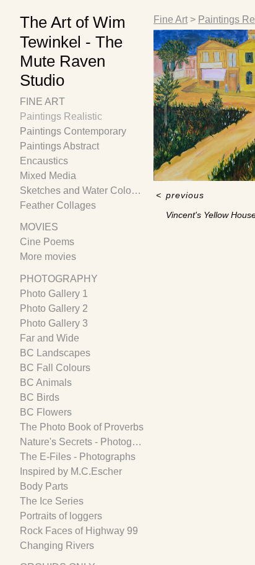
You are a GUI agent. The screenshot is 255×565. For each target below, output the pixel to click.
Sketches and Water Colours (82, 190)
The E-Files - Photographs (78, 456)
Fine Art (42, 101)
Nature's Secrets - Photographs (82, 442)
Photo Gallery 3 (54, 323)
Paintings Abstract (59, 146)
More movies (48, 256)
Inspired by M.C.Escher (71, 471)
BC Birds (39, 397)
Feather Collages (58, 205)
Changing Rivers (57, 545)
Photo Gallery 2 (54, 308)
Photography (59, 279)
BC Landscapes (55, 353)
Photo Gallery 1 (54, 293)
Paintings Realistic (61, 116)
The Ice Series (52, 501)
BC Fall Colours (55, 367)
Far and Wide (49, 338)
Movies (39, 227)
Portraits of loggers (61, 516)
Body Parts (44, 486)
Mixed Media (48, 175)
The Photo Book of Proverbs (82, 427)
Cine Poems (47, 241)
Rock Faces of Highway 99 (79, 530)
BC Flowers (46, 412)
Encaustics (44, 161)
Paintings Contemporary (73, 131)
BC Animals (46, 382)
